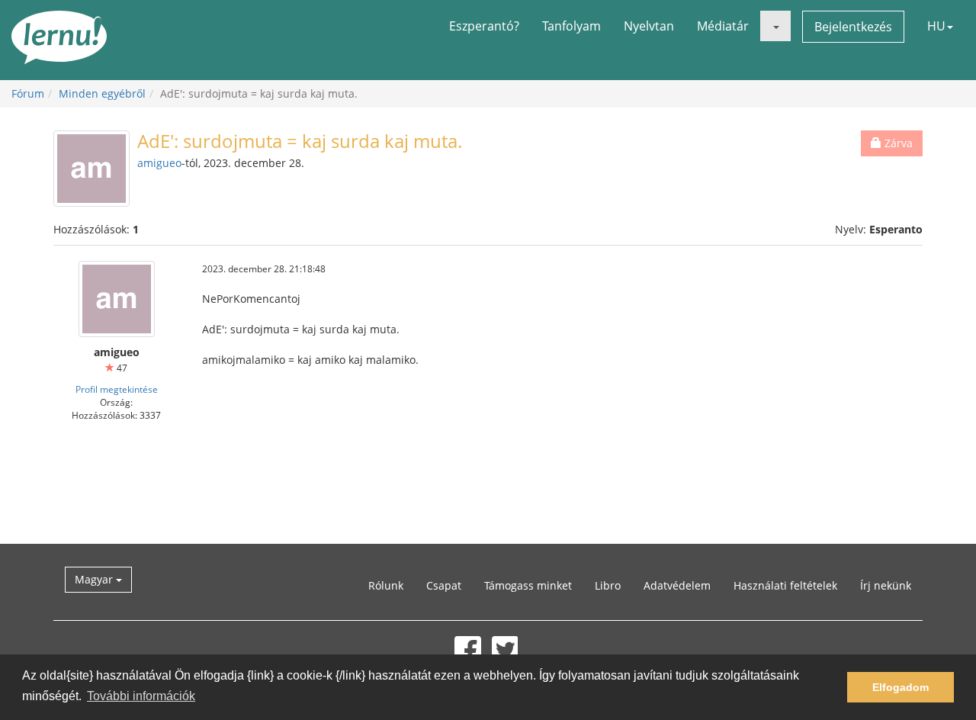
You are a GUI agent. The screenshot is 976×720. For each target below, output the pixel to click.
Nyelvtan (649, 26)
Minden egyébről (102, 93)
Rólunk (385, 585)
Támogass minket (528, 585)
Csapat (443, 585)
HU (936, 26)
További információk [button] (141, 695)
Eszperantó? (484, 26)
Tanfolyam (571, 26)
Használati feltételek (785, 585)
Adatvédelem (677, 585)
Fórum (27, 93)
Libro (608, 585)
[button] (775, 26)
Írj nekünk (885, 585)
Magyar (95, 579)
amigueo (159, 163)
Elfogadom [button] (900, 687)
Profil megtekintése (116, 389)
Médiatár (723, 26)
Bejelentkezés (853, 26)
